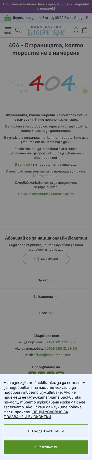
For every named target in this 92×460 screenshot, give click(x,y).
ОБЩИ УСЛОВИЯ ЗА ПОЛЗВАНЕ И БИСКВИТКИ (36, 414)
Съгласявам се (46, 447)
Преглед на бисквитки (46, 431)
